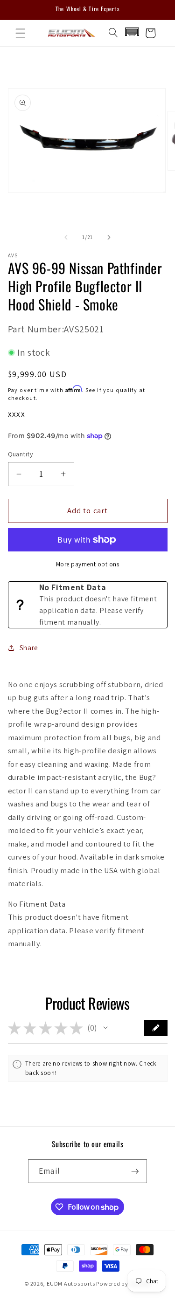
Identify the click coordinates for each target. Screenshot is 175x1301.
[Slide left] (66, 237)
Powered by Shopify (123, 1283)
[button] (20, 33)
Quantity (21, 453)
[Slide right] (109, 237)
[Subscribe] (135, 1171)
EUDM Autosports (71, 1283)
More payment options (87, 564)
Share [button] (29, 647)
